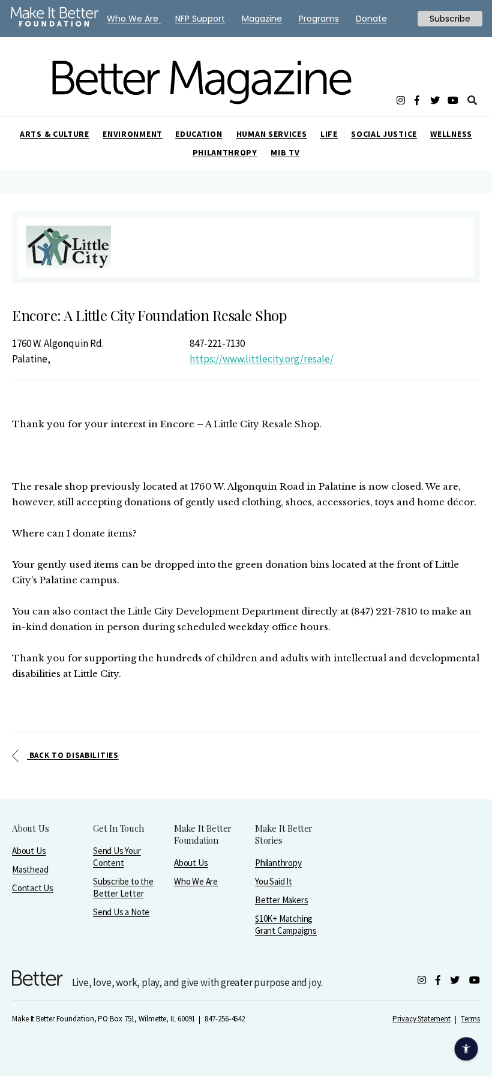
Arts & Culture (54, 133)
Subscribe (450, 19)
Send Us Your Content (117, 856)
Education (198, 133)
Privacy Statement (421, 1019)
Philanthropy (225, 152)
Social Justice (384, 133)
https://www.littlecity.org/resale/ (262, 358)
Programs (319, 19)
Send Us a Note (121, 912)
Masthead (30, 869)
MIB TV (285, 152)
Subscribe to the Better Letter (123, 887)
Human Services (271, 133)
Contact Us (32, 888)
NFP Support (200, 19)
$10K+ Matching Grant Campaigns (286, 924)
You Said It (273, 881)
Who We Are (196, 881)
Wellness (451, 133)
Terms (470, 1019)
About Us (29, 850)
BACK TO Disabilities (73, 755)
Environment (133, 133)
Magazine (262, 19)
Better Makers (281, 900)
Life (329, 133)
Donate (371, 19)
